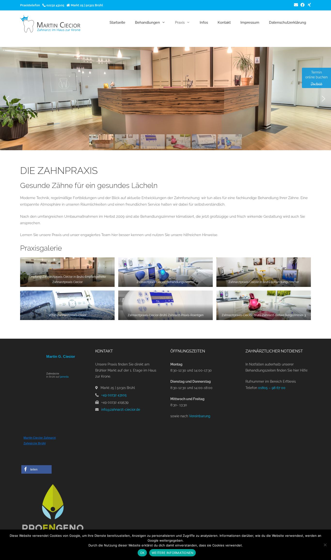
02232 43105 (55, 5)
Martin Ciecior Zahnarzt (40, 438)
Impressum (249, 22)
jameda (64, 376)
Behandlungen (147, 22)
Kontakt (224, 22)
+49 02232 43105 (114, 395)
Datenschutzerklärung (287, 22)
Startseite (117, 22)
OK (142, 553)
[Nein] (325, 544)
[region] (165, 98)
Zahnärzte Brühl (35, 443)
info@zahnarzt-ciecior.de (120, 409)
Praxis (180, 22)
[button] (7, 99)
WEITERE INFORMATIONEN (172, 553)
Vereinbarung (199, 416)
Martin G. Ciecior (60, 356)
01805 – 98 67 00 (271, 388)
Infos (204, 22)
